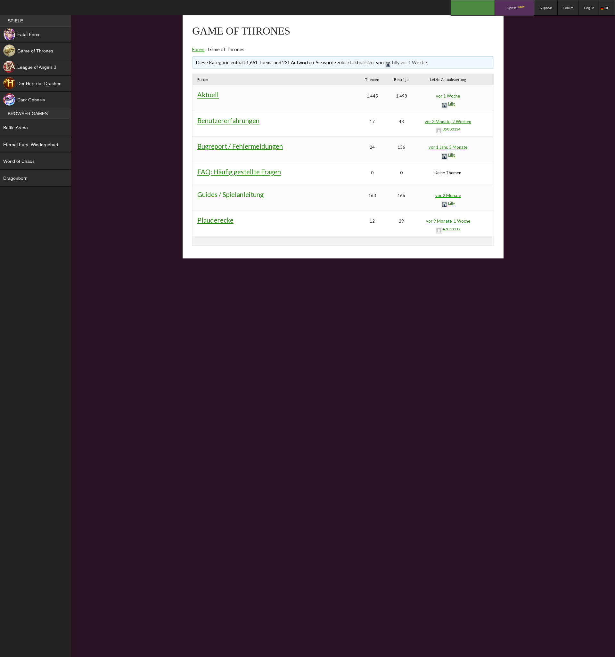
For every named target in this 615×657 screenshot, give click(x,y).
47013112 (452, 228)
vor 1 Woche (413, 62)
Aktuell (208, 95)
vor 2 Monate (448, 195)
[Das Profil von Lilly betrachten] (388, 62)
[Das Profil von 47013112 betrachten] (439, 228)
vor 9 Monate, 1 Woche (448, 221)
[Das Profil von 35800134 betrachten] (439, 129)
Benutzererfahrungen (228, 120)
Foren (198, 49)
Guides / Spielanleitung (230, 194)
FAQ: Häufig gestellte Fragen (239, 172)
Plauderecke (215, 220)
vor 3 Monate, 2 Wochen (448, 121)
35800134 (452, 129)
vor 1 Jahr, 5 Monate (448, 147)
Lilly (395, 62)
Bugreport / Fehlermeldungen (240, 146)
